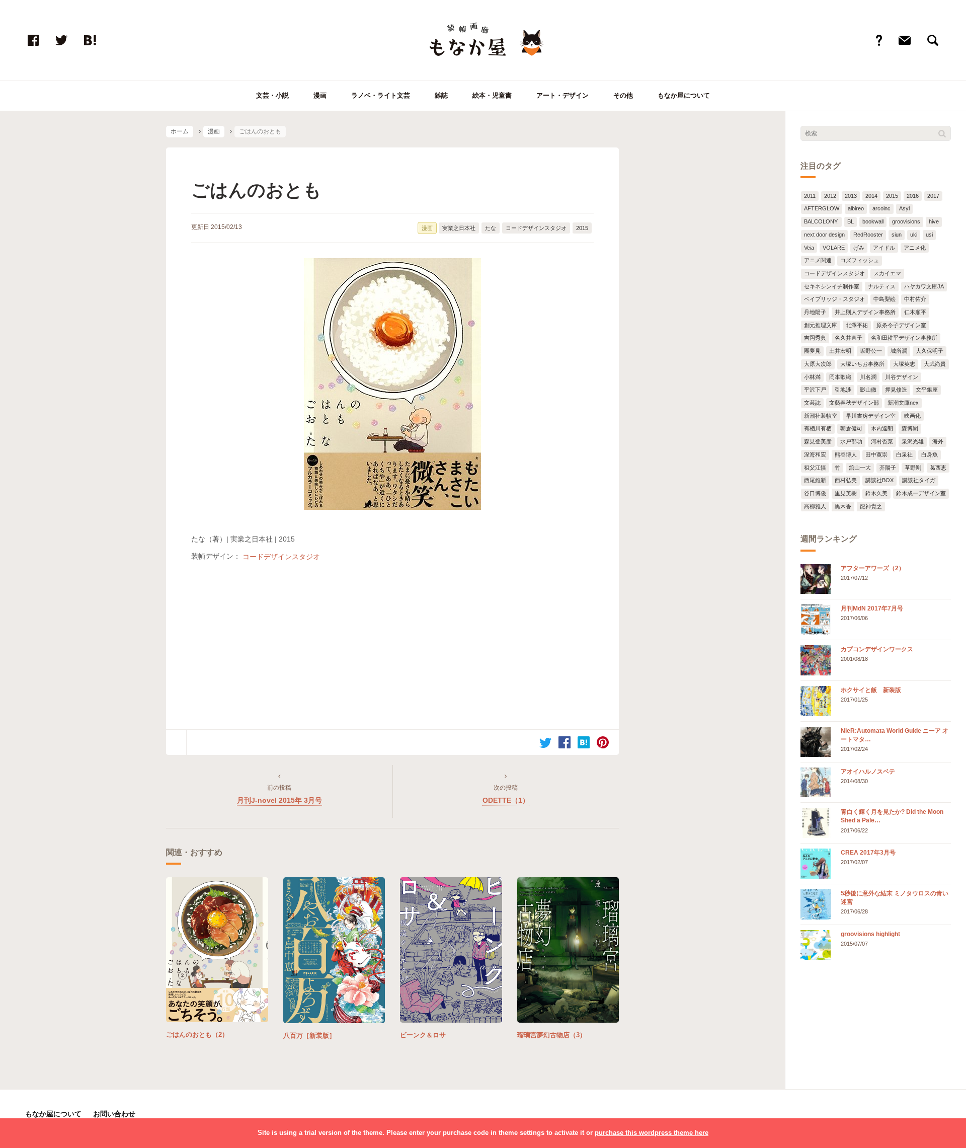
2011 (810, 196)
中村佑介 (915, 299)
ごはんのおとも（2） (197, 1034)
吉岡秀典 (815, 338)
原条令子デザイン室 (901, 325)
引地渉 (843, 390)
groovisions (906, 221)
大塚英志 (904, 364)
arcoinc (881, 208)
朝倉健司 (851, 428)
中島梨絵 (884, 299)
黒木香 (843, 506)
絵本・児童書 (492, 95)
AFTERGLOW (821, 208)
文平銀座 (927, 390)
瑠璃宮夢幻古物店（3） (551, 1035)
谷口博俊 (815, 493)
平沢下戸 (815, 390)
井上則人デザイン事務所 (865, 312)
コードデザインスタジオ (536, 228)
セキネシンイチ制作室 (831, 286)
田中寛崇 (876, 454)
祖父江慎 (815, 468)
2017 (933, 196)
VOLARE (834, 248)
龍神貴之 (871, 506)
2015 (582, 228)
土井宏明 (840, 351)
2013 (851, 196)
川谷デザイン (901, 377)
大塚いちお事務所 (862, 364)
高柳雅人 (815, 506)
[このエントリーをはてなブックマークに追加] (584, 742)
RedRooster (868, 235)
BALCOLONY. (821, 221)
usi (929, 235)
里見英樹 (846, 493)
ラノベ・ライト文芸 (380, 95)
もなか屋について (684, 95)
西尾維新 (815, 480)
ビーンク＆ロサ (423, 1035)
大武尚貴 (935, 364)
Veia (809, 248)
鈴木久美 (876, 493)
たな (490, 228)
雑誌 (441, 95)
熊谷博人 (846, 454)
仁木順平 (915, 312)
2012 (830, 196)
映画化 (912, 416)
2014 (871, 196)
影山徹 (868, 390)
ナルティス (882, 286)
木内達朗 (882, 428)
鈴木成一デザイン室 (921, 493)
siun (897, 235)
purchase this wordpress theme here (651, 1132)
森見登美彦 (818, 441)
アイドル (884, 248)
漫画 (320, 95)
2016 (913, 196)
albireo (856, 208)
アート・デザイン (562, 95)
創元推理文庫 (820, 325)
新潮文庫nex (903, 403)
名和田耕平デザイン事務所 (904, 338)
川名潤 (868, 377)
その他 (623, 95)
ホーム (180, 131)
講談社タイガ (918, 480)
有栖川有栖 (818, 428)
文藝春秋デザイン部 (854, 403)
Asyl (904, 208)
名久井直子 (848, 338)
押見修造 (896, 390)
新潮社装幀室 (820, 416)
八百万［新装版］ (309, 1035)
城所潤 (899, 351)
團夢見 (812, 351)
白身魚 (929, 454)
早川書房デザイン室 (871, 416)
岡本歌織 (840, 377)
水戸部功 (851, 441)
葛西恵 (938, 468)
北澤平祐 (857, 325)
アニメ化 (915, 248)
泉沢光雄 (913, 441)
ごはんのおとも (256, 190)
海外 (937, 441)
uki (913, 235)
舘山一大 (860, 468)
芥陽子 (887, 468)
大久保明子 (929, 351)
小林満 (812, 377)
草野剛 (913, 468)
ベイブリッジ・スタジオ (834, 299)
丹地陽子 (815, 312)
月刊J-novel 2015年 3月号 (279, 800)
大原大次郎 (818, 364)
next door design (824, 235)
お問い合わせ (114, 1114)
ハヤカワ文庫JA (924, 286)
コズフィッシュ (859, 260)
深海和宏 (815, 454)
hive (934, 221)
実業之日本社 (458, 228)
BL (850, 221)
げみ (858, 248)
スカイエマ (887, 273)
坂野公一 (871, 351)
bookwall (872, 221)
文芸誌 (812, 403)
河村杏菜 (882, 441)
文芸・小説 (272, 95)
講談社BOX (879, 480)
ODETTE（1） (505, 800)
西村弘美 (846, 480)
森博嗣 (910, 428)
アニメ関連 (818, 260)
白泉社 (904, 454)
